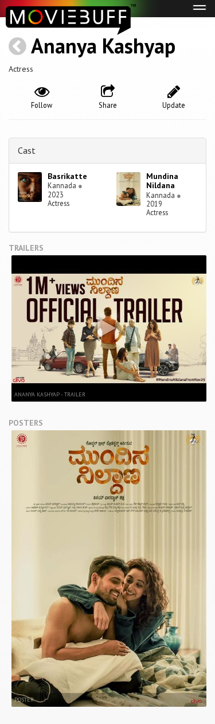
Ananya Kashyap (103, 45)
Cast (27, 150)
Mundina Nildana (162, 181)
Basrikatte (67, 176)
